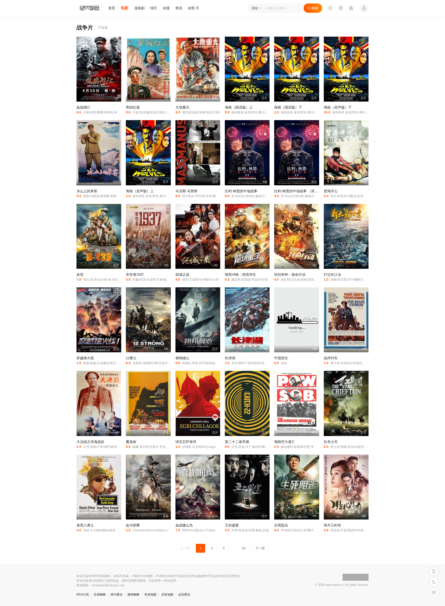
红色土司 (331, 442)
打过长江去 (332, 274)
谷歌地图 (167, 594)
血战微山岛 (184, 525)
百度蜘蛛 (100, 594)
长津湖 (230, 358)
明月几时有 (332, 525)
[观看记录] (330, 8)
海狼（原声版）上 (140, 191)
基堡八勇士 (85, 525)
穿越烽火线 (85, 358)
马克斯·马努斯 (186, 191)
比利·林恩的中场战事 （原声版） (299, 191)
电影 (125, 8)
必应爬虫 (184, 594)
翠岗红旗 (133, 107)
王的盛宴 (232, 525)
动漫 (166, 8)
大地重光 (182, 107)
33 (243, 548)
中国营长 (281, 358)
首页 (111, 8)
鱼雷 (79, 274)
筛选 (104, 27)
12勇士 (131, 358)
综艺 (153, 8)
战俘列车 (331, 358)
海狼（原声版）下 (338, 107)
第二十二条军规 (237, 442)
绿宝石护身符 (185, 442)
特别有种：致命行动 (289, 274)
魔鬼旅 (131, 442)
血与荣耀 (133, 525)
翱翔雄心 (182, 358)
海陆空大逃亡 (284, 442)
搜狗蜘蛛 (133, 594)
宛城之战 (182, 274)
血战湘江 (83, 107)
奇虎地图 (150, 594)
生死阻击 (281, 525)
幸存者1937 (135, 274)
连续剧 (139, 8)
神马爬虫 (117, 594)
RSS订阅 (82, 594)
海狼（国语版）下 (288, 107)
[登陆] (364, 8)
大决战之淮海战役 (90, 442)
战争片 (84, 27)
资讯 (178, 8)
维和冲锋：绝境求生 (240, 274)
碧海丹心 (331, 191)
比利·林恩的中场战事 (241, 191)
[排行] (351, 8)
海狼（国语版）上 (239, 107)
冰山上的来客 (86, 191)
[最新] (340, 8)
